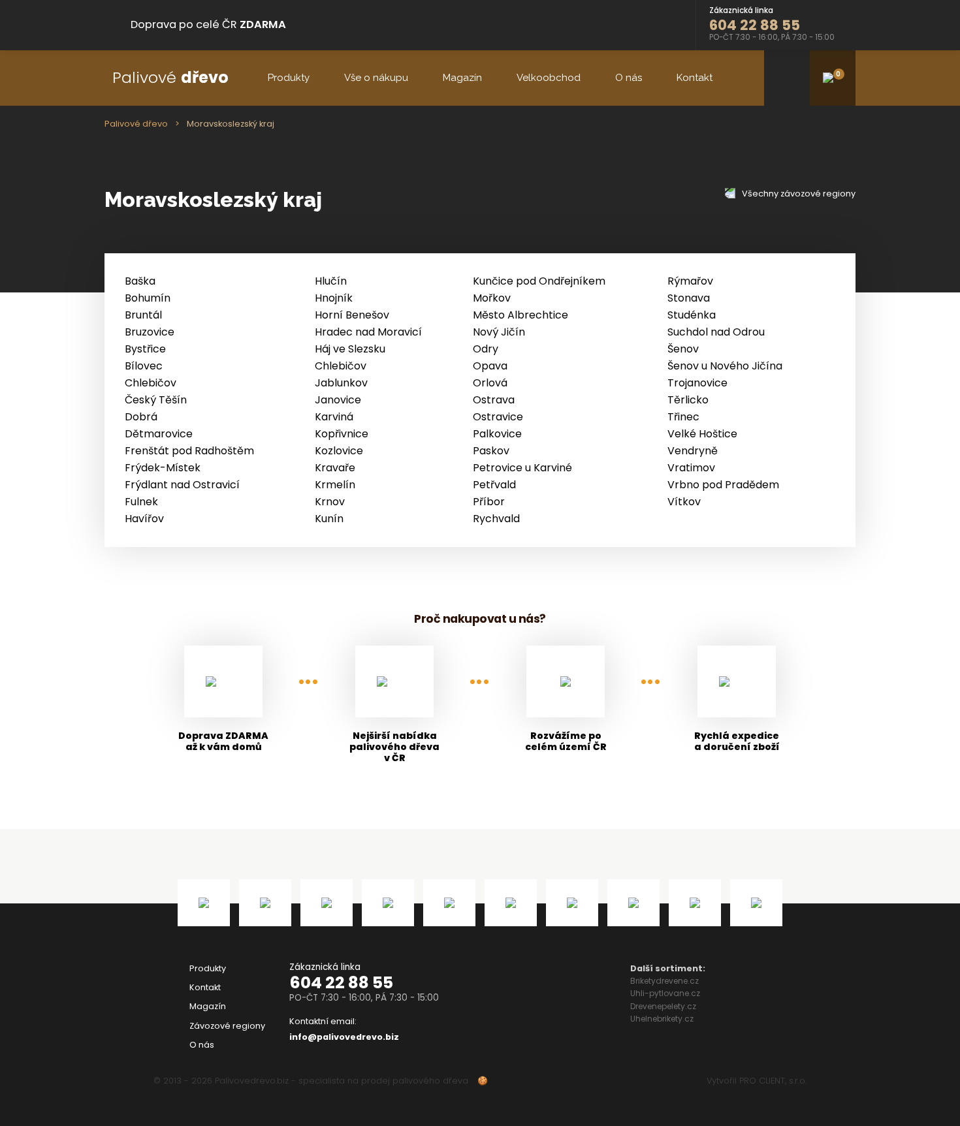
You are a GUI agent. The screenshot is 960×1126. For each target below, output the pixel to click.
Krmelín (335, 484)
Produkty (289, 78)
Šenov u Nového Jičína (724, 365)
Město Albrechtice (520, 314)
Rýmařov (690, 281)
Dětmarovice (159, 433)
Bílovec (144, 365)
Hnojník (334, 297)
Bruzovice (149, 331)
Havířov (144, 518)
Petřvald (494, 484)
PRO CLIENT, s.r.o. (773, 1080)
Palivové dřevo (136, 123)
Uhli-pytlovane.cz (665, 993)
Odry (485, 348)
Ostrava (494, 399)
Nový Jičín (499, 331)
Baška (140, 281)
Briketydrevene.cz (664, 980)
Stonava (688, 297)
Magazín (462, 78)
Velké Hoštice (702, 433)
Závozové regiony (227, 1025)
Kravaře (335, 467)
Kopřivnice (341, 433)
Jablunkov (341, 382)
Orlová (490, 382)
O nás (628, 78)
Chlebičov (340, 365)
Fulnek (141, 501)
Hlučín (331, 281)
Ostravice (498, 416)
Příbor (489, 501)
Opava (490, 365)
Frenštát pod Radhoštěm (189, 450)
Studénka (691, 314)
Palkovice (497, 433)
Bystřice (145, 348)
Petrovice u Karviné (522, 467)
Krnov (330, 501)
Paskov (491, 450)
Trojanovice (697, 382)
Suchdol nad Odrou (716, 331)
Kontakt (694, 78)
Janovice (338, 399)
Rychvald (496, 518)
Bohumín (147, 297)
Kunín (329, 518)
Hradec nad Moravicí (368, 331)
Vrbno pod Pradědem (723, 484)
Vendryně (692, 450)
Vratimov (691, 467)
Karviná (334, 416)
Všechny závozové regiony (798, 193)
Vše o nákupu (376, 78)
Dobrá (141, 416)
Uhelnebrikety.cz (662, 1018)
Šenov (683, 348)
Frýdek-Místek (162, 467)
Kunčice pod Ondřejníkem (539, 281)
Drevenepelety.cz (663, 1006)
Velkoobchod (549, 78)
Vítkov (684, 501)
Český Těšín (156, 399)
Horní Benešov (352, 314)
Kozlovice (339, 450)
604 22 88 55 (341, 982)
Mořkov (492, 297)
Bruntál (143, 314)
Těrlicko (688, 399)
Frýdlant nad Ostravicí (182, 484)
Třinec (683, 416)
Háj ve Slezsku (350, 348)
